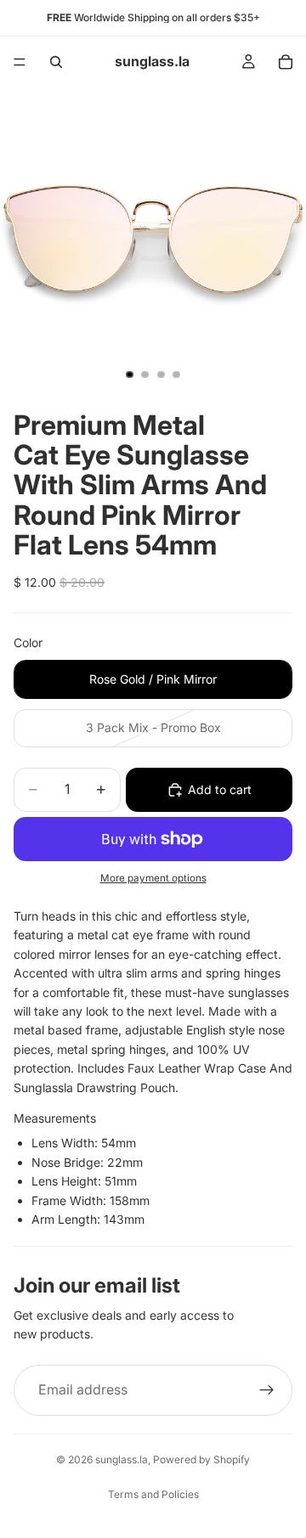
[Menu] (19, 62)
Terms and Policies (153, 1494)
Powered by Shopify (201, 1459)
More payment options (153, 878)
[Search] (56, 62)
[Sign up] (267, 1390)
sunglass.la (121, 1459)
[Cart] (285, 62)
